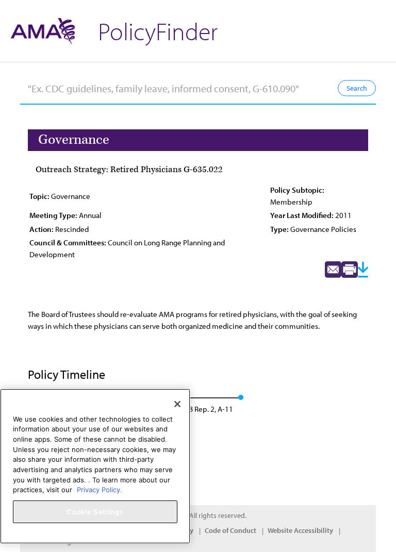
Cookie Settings (95, 512)
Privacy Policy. (99, 490)
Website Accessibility (300, 530)
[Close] (177, 404)
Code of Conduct (230, 530)
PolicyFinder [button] (158, 30)
